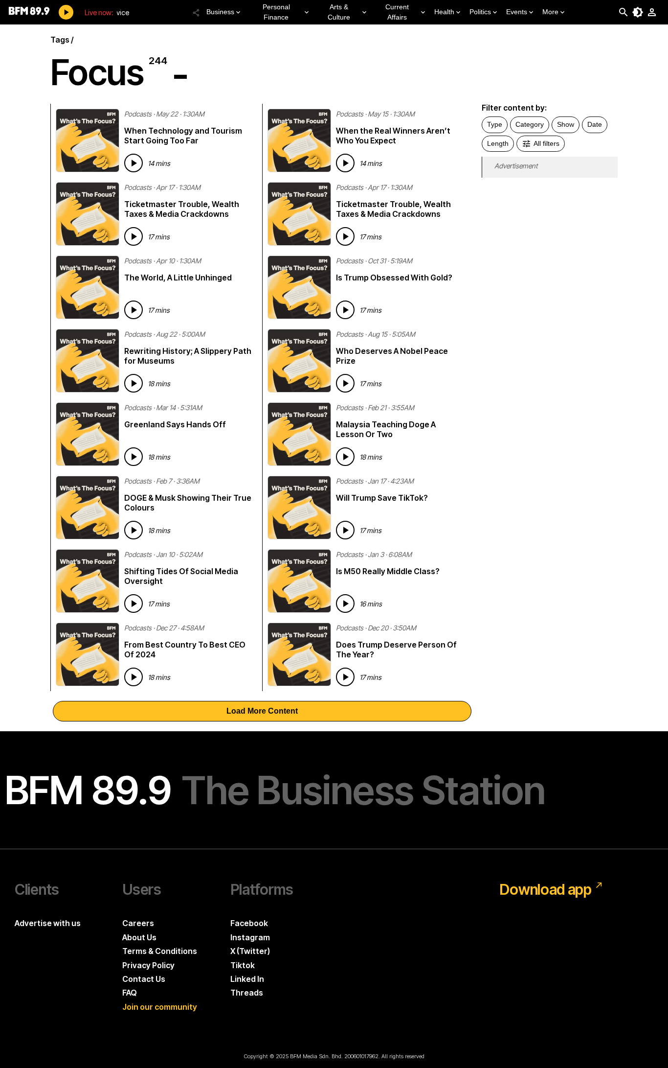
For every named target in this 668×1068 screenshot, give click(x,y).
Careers (138, 923)
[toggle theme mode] (638, 12)
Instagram (250, 937)
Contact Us (143, 979)
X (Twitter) (250, 951)
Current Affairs (397, 12)
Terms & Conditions (159, 951)
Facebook (249, 923)
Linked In (247, 979)
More (550, 12)
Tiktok (242, 965)
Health (444, 12)
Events (516, 12)
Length (498, 143)
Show (565, 124)
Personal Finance (276, 12)
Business (220, 12)
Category (529, 124)
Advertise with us (48, 923)
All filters (546, 143)
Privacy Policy (148, 965)
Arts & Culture (339, 12)
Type (494, 124)
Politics (480, 12)
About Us (139, 937)
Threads (246, 993)
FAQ (129, 993)
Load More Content (262, 711)
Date (594, 124)
